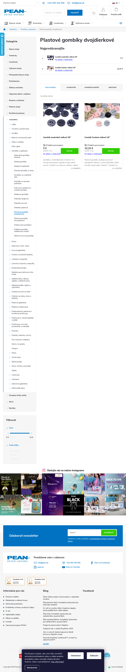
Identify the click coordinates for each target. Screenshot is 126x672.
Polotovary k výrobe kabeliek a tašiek (22, 319)
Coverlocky (13, 62)
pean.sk (41, 567)
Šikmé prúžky (17, 362)
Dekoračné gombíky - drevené (22, 156)
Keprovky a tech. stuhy (20, 246)
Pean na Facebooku (102, 563)
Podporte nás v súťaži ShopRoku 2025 (58, 628)
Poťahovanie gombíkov (23, 225)
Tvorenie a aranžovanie (20, 129)
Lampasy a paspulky (19, 259)
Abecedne (112, 87)
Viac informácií (57, 661)
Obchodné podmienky (14, 604)
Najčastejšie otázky (13, 614)
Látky (14, 124)
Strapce (15, 348)
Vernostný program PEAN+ (16, 625)
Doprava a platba (9, 3)
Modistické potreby (19, 268)
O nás (8, 611)
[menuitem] (15, 23)
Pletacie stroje (14, 107)
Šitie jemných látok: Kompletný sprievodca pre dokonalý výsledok (60, 603)
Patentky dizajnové (21, 199)
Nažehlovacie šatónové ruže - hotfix (23, 273)
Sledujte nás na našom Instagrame (65, 470)
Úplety (14, 370)
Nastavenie (32, 667)
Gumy (14, 241)
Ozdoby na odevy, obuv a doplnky (21, 297)
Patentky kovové (20, 203)
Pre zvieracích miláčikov (21, 340)
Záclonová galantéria (19, 384)
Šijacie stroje (14, 49)
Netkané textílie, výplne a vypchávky (21, 286)
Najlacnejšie (50, 87)
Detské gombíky (20, 162)
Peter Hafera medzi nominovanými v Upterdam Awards (61, 598)
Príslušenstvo (14, 81)
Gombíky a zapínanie (19, 151)
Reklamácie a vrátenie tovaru (17, 600)
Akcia (13, 455)
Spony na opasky (18, 344)
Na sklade (14, 451)
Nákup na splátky (12, 618)
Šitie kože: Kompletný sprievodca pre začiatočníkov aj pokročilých (57, 615)
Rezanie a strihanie (16, 100)
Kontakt (9, 622)
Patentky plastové (21, 207)
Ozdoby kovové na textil (21, 292)
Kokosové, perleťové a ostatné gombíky (22, 189)
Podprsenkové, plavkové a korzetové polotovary (22, 312)
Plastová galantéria (19, 302)
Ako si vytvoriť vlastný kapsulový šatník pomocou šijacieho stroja (58, 633)
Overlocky (13, 55)
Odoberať (109, 532)
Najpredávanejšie (92, 87)
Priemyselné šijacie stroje (19, 75)
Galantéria (13, 119)
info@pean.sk (43, 563)
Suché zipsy (16, 357)
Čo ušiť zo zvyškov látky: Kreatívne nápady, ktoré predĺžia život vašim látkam (59, 609)
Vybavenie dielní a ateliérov (20, 94)
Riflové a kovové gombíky (24, 236)
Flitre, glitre (16, 146)
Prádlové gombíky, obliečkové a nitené (21, 230)
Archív (46, 644)
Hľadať (75, 12)
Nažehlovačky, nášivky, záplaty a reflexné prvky (21, 280)
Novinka (14, 459)
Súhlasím (94, 655)
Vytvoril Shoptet (117, 667)
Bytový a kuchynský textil (21, 137)
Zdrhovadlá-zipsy (18, 388)
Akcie (11, 402)
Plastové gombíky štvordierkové (21, 219)
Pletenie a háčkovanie (20, 307)
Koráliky (15, 133)
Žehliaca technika (16, 87)
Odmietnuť (76, 655)
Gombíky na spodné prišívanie (21, 182)
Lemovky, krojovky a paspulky (23, 263)
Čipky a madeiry (18, 142)
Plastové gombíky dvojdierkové (21, 213)
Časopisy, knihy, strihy (17, 395)
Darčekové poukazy (16, 113)
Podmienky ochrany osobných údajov (20, 607)
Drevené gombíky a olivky (24, 170)
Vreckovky (16, 375)
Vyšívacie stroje (15, 68)
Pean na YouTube (73, 567)
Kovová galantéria (18, 250)
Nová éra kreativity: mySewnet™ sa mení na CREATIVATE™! (60, 639)
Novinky (12, 408)
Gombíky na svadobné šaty (22, 176)
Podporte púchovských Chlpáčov (55, 625)
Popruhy (15, 331)
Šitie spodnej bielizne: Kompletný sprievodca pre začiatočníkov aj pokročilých (60, 620)
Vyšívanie (15, 379)
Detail (70, 151)
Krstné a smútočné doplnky (22, 254)
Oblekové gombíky (21, 194)
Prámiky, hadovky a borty (21, 335)
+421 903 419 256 (73, 563)
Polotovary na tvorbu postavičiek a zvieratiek (20, 325)
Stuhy (14, 353)
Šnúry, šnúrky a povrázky (21, 366)
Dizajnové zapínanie (21, 166)
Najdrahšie (71, 87)
